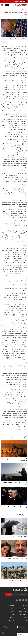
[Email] (26, 635)
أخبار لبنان (24, 605)
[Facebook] (18, 635)
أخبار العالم (24, 9)
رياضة (25, 617)
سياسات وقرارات (23, 611)
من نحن (25, 620)
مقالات (12, 608)
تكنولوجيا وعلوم (23, 614)
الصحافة (25, 608)
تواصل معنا (11, 620)
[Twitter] (21, 635)
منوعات (12, 611)
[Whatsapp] (23, 635)
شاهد (11, 617)
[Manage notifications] (3, 633)
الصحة (12, 614)
